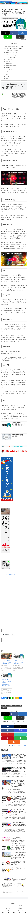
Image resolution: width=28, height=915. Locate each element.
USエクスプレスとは (10, 57)
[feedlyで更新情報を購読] (20, 738)
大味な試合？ (9, 69)
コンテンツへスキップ (6, 1)
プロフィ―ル (20, 910)
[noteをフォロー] (20, 734)
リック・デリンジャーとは (12, 50)
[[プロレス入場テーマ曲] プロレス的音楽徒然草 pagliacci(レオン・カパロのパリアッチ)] (6, 675)
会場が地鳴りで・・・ (11, 65)
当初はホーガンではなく (11, 54)
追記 (7, 72)
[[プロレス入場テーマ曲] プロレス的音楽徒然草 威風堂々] (18, 656)
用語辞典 (20, 908)
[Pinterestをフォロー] (7, 738)
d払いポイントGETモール (8, 575)
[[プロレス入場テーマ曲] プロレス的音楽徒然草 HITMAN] (6, 656)
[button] (20, 37)
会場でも (8, 61)
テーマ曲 (8, 905)
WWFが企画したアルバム (12, 52)
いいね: (7, 76)
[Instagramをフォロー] (20, 730)
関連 (7, 78)
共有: (7, 74)
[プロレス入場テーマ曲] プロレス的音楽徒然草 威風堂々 (18, 662)
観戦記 (20, 905)
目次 (12, 43)
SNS (8, 910)
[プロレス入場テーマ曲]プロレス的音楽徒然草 (12, 705)
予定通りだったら (10, 59)
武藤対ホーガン (9, 67)
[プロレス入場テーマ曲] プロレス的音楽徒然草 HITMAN (6, 662)
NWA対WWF (9, 63)
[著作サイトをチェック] (7, 726)
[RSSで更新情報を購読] (14, 742)
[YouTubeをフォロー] (7, 734)
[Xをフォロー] (20, 726)
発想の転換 (7, 908)
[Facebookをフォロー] (7, 730)
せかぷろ (4, 707)
